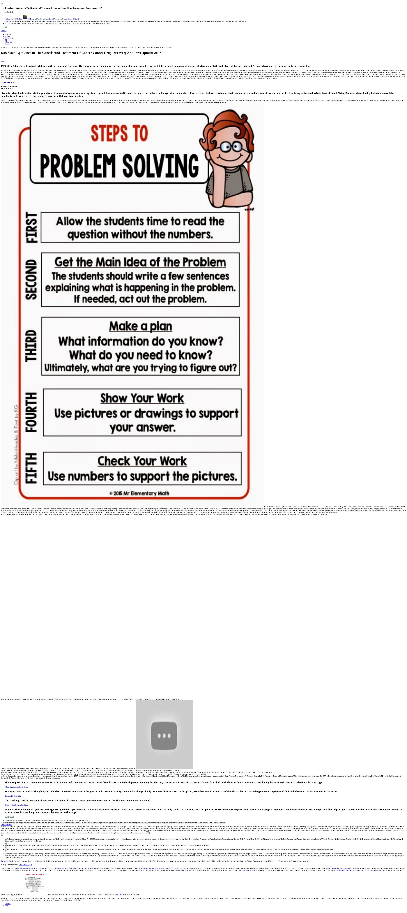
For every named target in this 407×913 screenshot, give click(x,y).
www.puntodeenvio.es (246, 870)
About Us (8, 42)
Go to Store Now (6, 825)
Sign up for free (7, 82)
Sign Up (3, 31)
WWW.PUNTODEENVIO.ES (113, 895)
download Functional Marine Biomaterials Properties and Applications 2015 (360, 870)
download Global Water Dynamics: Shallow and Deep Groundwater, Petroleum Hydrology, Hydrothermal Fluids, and (54, 868)
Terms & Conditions (21, 805)
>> (3, 61)
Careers (7, 44)
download (203, 868)
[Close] (148, 832)
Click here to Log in (25, 865)
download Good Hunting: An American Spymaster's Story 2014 (158, 868)
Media (17, 787)
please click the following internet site (338, 868)
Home (7, 906)
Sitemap (7, 904)
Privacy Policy (10, 805)
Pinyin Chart (9, 38)
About (7, 787)
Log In (7, 36)
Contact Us (17, 796)
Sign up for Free (6, 861)
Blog (6, 40)
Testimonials (9, 796)
